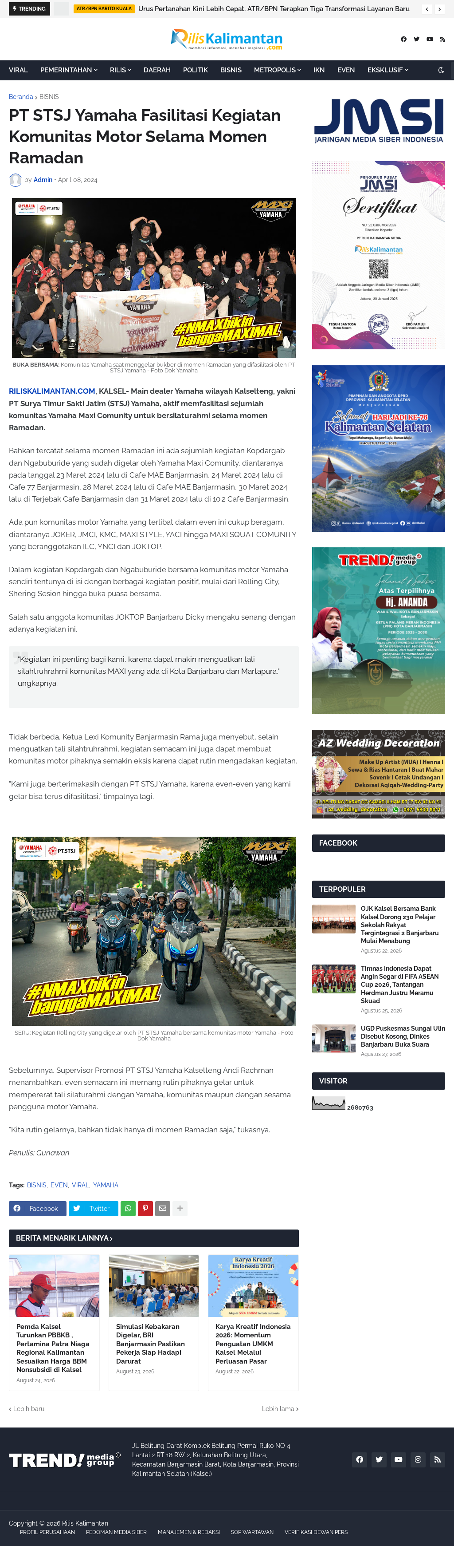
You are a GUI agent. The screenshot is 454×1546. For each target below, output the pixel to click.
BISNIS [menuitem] (231, 70)
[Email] (162, 1208)
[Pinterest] (145, 1208)
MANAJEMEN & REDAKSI (189, 1532)
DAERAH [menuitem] (157, 70)
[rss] (442, 39)
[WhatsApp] (128, 1208)
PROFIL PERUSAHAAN (47, 1532)
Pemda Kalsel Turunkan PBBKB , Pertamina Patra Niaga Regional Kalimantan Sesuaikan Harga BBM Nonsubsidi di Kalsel (53, 1348)
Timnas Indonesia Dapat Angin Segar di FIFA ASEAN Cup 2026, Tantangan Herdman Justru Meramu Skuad (400, 984)
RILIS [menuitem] (118, 70)
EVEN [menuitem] (346, 70)
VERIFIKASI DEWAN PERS (316, 1532)
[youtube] (430, 39)
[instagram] (418, 1459)
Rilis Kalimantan (85, 1523)
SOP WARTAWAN (252, 1532)
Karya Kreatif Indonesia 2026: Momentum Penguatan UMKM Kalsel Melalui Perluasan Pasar (253, 1344)
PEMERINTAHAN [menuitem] (66, 70)
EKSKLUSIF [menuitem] (385, 70)
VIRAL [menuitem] (18, 70)
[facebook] (404, 39)
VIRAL (80, 1185)
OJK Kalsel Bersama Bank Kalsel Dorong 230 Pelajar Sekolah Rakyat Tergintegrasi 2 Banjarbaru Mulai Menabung (400, 925)
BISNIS (49, 97)
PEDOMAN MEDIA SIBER (116, 1532)
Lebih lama (278, 1408)
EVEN (59, 1185)
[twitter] (416, 39)
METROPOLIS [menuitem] (275, 70)
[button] (427, 9)
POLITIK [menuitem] (195, 70)
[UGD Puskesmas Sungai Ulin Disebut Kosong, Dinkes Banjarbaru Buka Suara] (334, 1038)
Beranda (21, 97)
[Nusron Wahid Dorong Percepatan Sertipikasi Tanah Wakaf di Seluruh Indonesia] (62, 9)
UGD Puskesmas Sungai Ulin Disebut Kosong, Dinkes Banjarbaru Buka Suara (403, 1036)
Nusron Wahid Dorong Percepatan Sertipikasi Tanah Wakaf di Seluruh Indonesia (264, 9)
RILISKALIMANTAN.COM (52, 391)
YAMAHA (105, 1185)
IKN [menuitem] (319, 70)
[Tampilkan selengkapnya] (180, 1208)
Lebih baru (28, 1408)
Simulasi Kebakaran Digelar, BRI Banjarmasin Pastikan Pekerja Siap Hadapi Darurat (150, 1344)
